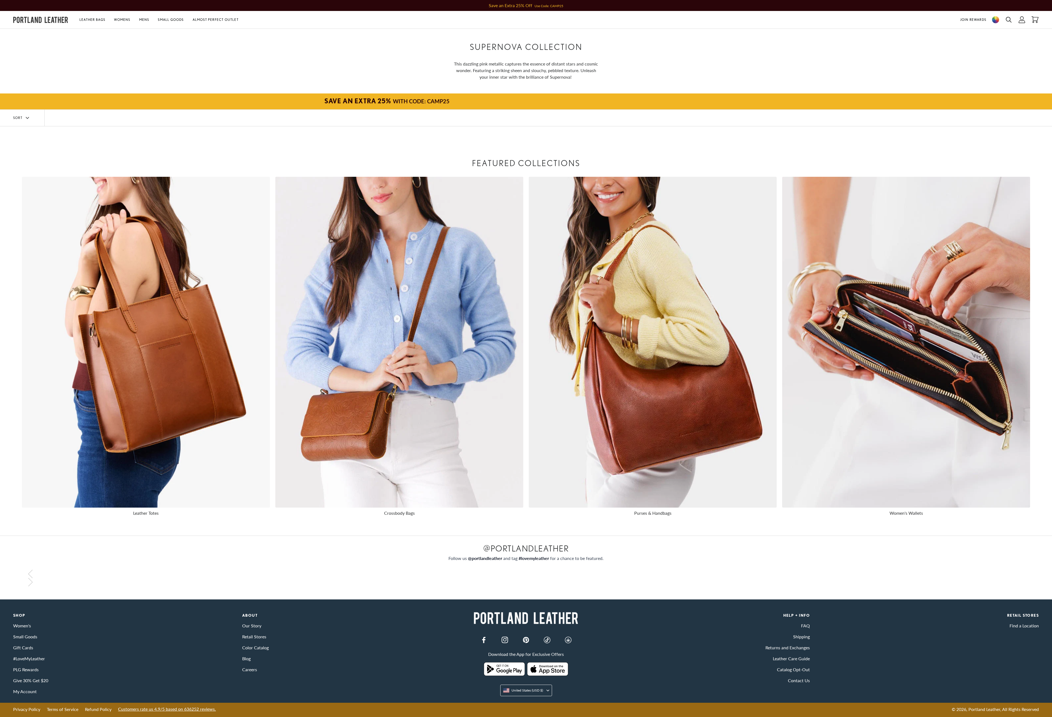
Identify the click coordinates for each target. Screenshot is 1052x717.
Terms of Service (62, 709)
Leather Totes (146, 513)
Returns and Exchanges (787, 647)
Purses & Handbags (652, 513)
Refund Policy (98, 709)
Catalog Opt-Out (793, 669)
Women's (22, 625)
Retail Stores (254, 636)
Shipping (801, 636)
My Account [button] (25, 691)
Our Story (251, 625)
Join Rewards (973, 20)
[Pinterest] (526, 640)
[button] (94, 20)
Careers (249, 669)
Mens (144, 20)
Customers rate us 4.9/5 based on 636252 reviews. (167, 709)
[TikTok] (547, 640)
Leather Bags (92, 20)
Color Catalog (255, 647)
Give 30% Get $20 (30, 680)
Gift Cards (23, 647)
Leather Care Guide (791, 658)
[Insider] (568, 640)
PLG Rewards (26, 669)
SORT (17, 118)
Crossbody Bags (399, 513)
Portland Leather (984, 709)
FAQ (805, 625)
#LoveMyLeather (29, 658)
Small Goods (171, 20)
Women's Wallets (906, 513)
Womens (122, 20)
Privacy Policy (26, 709)
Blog (246, 658)
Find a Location (1024, 625)
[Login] (1022, 20)
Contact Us (799, 680)
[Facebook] (484, 640)
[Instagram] (505, 640)
